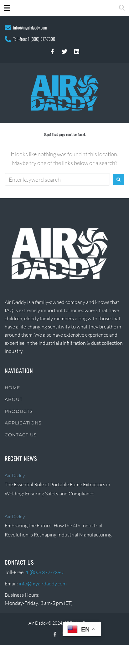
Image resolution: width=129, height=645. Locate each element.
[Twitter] (64, 51)
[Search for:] (57, 179)
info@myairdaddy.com (30, 27)
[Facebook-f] (52, 51)
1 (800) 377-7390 (41, 38)
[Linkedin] (76, 51)
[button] (7, 8)
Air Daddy (15, 475)
